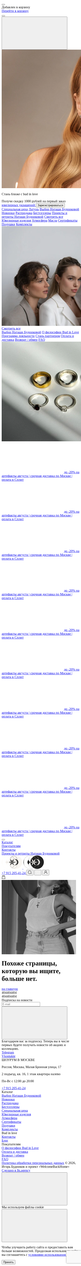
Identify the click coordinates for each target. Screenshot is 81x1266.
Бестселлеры (42, 213)
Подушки (8, 224)
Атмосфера (39, 220)
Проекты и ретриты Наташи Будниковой (34, 214)
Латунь (34, 209)
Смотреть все (53, 216)
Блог (5, 1140)
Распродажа (24, 213)
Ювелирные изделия (16, 220)
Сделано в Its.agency (16, 1170)
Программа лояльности (18, 336)
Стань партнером (48, 336)
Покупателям (11, 846)
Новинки (8, 213)
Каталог (7, 842)
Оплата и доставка (15, 1151)
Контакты (9, 849)
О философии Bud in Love (60, 332)
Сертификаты (67, 220)
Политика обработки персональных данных (33, 1163)
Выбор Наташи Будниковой (59, 209)
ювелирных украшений (19, 205)
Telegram (8, 1052)
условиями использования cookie (51, 1254)
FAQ (41, 339)
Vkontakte (8, 1056)
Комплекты (24, 224)
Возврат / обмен (26, 339)
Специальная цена (15, 209)
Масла (52, 220)
